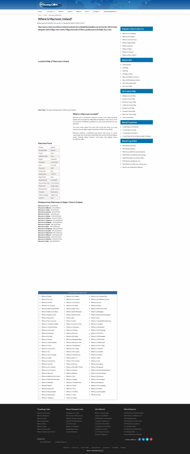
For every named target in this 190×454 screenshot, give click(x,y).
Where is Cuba (41, 426)
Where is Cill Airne (72, 330)
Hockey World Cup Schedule (133, 434)
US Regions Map (127, 74)
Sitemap (123, 447)
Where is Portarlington (73, 345)
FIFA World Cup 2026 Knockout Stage (134, 155)
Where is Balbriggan (97, 311)
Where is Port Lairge (72, 348)
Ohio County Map (127, 117)
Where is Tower (71, 385)
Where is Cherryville (48, 330)
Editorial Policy (96, 447)
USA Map (125, 68)
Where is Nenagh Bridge (73, 339)
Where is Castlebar (97, 324)
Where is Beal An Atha (73, 315)
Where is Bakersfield (128, 43)
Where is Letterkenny (48, 361)
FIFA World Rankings (128, 149)
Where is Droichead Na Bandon (100, 370)
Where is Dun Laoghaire (98, 385)
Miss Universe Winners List (74, 415)
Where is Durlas (96, 395)
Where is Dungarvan (97, 382)
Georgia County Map (128, 111)
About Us (66, 447)
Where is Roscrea (71, 364)
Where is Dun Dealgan (98, 379)
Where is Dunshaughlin (98, 391)
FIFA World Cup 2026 (129, 145)
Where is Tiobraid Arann (73, 382)
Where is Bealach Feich (49, 315)
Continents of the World (102, 426)
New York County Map (129, 114)
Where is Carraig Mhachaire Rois (101, 321)
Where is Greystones (48, 348)
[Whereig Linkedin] (143, 439)
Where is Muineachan (48, 395)
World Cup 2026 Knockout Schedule (133, 152)
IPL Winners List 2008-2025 (132, 429)
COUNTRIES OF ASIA (129, 130)
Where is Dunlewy (96, 388)
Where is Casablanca (72, 426)
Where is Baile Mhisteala (74, 311)
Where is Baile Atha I (72, 308)
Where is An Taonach (48, 305)
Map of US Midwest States (130, 77)
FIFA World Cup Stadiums (132, 424)
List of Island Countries (102, 432)
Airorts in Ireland (71, 398)
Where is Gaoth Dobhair (49, 342)
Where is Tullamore (48, 398)
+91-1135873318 (45, 442)
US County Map (127, 86)
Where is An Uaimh (72, 305)
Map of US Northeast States (131, 80)
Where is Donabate (97, 364)
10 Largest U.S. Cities (72, 413)
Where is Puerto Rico (43, 429)
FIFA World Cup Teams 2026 (133, 421)
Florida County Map (128, 108)
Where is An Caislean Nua (99, 296)
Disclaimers (106, 447)
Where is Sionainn (71, 370)
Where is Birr (70, 318)
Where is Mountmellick (49, 391)
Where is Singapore (43, 415)
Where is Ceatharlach (97, 327)
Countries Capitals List (102, 421)
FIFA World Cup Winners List (131, 161)
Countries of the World (102, 424)
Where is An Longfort (73, 299)
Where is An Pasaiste (73, 302)
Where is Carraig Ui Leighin (50, 324)
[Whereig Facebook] (139, 439)
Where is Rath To (71, 358)
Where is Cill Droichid (97, 339)
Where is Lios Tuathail (48, 367)
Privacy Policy (85, 447)
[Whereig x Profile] (147, 439)
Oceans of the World (101, 415)
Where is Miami (127, 49)
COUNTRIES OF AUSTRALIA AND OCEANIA (136, 136)
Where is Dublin (46, 296)
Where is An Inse (47, 299)
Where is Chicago (127, 52)
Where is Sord (70, 376)
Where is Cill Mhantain (98, 342)
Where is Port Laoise (72, 351)
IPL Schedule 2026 (130, 426)
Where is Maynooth (48, 388)
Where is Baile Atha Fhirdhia (50, 308)
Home (40, 11)
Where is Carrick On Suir (74, 324)
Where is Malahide (47, 382)
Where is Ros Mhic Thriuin (74, 367)
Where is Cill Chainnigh (98, 330)
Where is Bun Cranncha (49, 321)
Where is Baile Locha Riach (50, 311)
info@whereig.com (61, 442)
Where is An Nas (47, 302)
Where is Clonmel (96, 355)
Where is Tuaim (71, 395)
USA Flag (125, 71)
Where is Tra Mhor (72, 391)
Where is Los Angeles (129, 33)
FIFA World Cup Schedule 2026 (133, 413)
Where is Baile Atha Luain (99, 308)
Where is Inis (46, 351)
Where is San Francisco (129, 39)
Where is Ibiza (41, 424)
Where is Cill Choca (97, 333)
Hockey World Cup (109, 11)
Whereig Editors (57, 23)
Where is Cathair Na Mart (49, 327)
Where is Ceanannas (72, 327)
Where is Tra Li (71, 388)
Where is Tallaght (71, 379)
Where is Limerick (47, 364)
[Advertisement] (77, 45)
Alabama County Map (129, 96)
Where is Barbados (43, 421)
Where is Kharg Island (102, 413)
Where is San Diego (128, 36)
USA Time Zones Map (129, 83)
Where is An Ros (96, 302)
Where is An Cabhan (72, 296)
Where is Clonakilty (97, 351)
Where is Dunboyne (97, 376)
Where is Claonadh (97, 348)
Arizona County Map (128, 99)
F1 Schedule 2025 (129, 432)
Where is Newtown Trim (73, 342)
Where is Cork (95, 361)
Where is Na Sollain (72, 336)
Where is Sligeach (71, 373)
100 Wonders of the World (103, 418)
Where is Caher (71, 321)
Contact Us (75, 447)
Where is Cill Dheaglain (98, 336)
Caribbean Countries (101, 429)
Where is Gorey (46, 345)
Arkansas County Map (129, 102)
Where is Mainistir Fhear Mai (50, 379)
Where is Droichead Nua (98, 373)
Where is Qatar (42, 418)
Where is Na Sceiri (72, 333)
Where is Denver (127, 46)
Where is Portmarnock (73, 355)
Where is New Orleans (129, 55)
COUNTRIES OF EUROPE (130, 127)
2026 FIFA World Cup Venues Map (133, 158)
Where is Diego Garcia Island (46, 432)
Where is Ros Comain (73, 361)
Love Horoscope (71, 424)
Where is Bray (95, 318)
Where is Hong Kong (43, 413)
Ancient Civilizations (101, 434)
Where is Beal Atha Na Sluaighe (101, 315)
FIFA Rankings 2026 (130, 418)
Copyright (115, 447)
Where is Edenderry (48, 333)
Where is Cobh (95, 358)
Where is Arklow (96, 305)
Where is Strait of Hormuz (74, 418)
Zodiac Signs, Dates (72, 429)
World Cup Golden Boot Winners (132, 167)
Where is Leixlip (46, 358)
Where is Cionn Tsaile (98, 345)
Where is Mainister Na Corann (51, 376)
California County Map (129, 105)
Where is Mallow (47, 385)
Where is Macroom (47, 373)
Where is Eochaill (47, 336)
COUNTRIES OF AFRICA (130, 133)
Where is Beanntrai (48, 318)
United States (126, 64)
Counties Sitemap (71, 432)
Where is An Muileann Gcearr (100, 299)
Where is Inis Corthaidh (49, 355)
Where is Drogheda (97, 367)
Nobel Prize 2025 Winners (74, 421)
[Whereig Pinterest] (151, 439)
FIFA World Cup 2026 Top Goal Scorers (134, 164)
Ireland (45, 15)
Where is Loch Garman (49, 370)
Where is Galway (47, 339)
